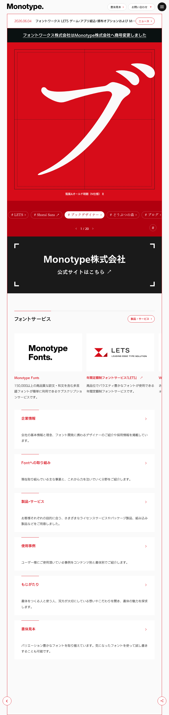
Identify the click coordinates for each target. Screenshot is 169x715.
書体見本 (115, 7)
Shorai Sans (46, 214)
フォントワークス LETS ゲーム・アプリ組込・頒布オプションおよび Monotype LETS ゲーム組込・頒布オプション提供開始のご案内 (85, 21)
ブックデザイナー (85, 214)
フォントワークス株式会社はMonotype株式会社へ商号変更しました (84, 35)
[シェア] (162, 701)
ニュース (144, 21)
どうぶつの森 (123, 214)
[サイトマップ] (162, 6)
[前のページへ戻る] (7, 701)
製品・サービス (140, 319)
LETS (18, 214)
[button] (92, 228)
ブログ (153, 214)
